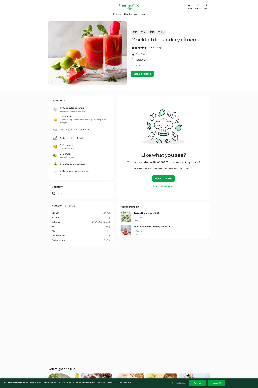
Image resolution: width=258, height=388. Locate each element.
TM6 (143, 32)
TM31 (161, 32)
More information (163, 186)
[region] (129, 383)
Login (206, 9)
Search (189, 9)
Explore (117, 14)
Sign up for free (142, 73)
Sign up (197, 9)
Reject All (197, 383)
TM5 (152, 32)
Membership (130, 14)
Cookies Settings (179, 383)
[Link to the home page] (129, 6)
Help (142, 14)
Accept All (217, 383)
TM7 (135, 32)
